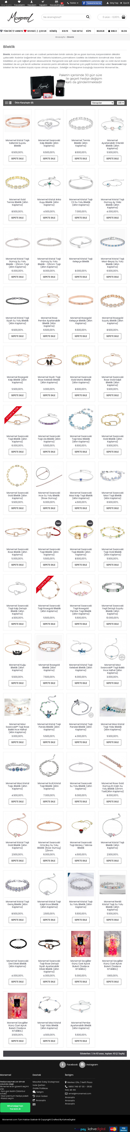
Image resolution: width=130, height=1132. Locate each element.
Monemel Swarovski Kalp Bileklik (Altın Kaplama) (49, 143)
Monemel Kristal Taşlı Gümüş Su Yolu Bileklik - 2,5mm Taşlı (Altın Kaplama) (17, 262)
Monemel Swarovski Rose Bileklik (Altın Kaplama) (17, 552)
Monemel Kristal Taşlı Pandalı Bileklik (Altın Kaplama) (80, 727)
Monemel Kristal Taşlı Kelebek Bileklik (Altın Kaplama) (80, 667)
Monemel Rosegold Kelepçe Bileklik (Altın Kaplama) (80, 320)
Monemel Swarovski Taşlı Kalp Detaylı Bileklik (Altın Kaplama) (17, 609)
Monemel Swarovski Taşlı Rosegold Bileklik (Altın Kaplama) (49, 608)
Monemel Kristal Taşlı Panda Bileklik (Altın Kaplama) (49, 727)
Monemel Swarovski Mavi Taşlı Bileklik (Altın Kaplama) (113, 495)
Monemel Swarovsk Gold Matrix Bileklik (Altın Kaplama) (80, 379)
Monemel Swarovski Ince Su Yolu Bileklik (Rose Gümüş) (49, 495)
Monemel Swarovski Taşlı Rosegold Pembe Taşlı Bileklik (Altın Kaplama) (81, 609)
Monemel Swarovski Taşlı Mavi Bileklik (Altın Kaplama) (81, 439)
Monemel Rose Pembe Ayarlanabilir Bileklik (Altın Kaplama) (49, 322)
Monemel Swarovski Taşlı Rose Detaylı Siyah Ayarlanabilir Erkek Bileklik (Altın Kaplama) (49, 966)
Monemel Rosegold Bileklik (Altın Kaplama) (49, 667)
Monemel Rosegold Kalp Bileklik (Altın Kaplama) (17, 379)
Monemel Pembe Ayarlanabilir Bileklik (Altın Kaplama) (81, 1025)
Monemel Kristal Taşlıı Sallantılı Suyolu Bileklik (17, 143)
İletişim (40, 1091)
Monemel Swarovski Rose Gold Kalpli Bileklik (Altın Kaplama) (113, 381)
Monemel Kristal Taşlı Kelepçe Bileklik (80, 260)
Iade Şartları (39, 1085)
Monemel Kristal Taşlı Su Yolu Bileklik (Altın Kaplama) (80, 904)
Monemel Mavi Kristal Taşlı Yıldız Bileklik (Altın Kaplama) (112, 727)
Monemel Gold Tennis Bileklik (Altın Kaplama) (17, 202)
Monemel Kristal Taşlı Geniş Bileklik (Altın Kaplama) (17, 904)
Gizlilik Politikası (40, 1088)
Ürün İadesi (42, 1096)
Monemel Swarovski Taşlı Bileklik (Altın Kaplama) (17, 439)
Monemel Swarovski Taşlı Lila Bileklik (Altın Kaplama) (49, 439)
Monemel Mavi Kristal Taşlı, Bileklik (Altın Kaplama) (17, 786)
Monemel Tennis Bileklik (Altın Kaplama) (81, 143)
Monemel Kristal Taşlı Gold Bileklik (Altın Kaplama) (17, 845)
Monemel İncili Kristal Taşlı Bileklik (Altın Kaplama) (49, 786)
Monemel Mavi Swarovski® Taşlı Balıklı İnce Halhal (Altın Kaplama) (112, 669)
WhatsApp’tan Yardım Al (15, 1107)
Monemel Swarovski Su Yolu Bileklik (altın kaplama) (81, 786)
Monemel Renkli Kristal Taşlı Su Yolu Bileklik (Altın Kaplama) (112, 905)
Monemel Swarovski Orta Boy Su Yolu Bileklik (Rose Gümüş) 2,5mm (49, 846)
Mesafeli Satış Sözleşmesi (46, 1081)
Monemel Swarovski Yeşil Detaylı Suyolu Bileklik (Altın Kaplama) (113, 609)
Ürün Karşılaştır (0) (24, 102)
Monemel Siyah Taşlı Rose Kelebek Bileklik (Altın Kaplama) (49, 379)
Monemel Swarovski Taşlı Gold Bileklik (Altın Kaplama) (113, 552)
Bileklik (70, 37)
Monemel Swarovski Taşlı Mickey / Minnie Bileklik (81, 845)
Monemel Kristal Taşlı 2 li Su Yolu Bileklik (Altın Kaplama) (80, 202)
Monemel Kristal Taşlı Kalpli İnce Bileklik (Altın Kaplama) (49, 904)
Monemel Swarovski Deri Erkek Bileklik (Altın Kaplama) (17, 963)
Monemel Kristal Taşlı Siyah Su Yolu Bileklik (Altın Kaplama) (17, 320)
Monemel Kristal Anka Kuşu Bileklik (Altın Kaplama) (49, 202)
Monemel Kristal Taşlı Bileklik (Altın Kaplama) (112, 845)
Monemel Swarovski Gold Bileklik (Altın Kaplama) (113, 439)
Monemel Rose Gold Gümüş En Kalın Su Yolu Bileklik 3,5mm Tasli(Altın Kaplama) (112, 787)
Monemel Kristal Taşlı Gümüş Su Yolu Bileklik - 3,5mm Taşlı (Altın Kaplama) (49, 262)
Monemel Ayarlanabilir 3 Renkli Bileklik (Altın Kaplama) (113, 144)
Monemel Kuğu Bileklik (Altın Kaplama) (17, 667)
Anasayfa (60, 37)
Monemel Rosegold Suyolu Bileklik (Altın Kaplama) (112, 320)
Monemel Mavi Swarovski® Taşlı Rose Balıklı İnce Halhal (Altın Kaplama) (17, 728)
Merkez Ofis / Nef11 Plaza (79, 1082)
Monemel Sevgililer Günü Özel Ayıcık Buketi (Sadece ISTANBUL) (81, 965)
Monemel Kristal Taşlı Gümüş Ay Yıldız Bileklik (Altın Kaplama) (112, 203)
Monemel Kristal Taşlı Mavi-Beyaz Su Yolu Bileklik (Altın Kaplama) (112, 262)
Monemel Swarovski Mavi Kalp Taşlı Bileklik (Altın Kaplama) (81, 495)
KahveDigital (68, 1119)
